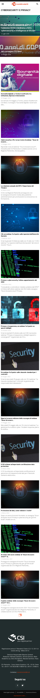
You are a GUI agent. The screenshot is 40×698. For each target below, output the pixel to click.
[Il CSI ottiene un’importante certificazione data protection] (20, 448)
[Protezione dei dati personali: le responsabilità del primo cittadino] (20, 631)
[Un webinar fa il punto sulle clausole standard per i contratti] (20, 356)
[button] (37, 4)
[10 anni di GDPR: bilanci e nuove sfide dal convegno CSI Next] (20, 53)
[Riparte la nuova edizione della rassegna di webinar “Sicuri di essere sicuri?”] (20, 402)
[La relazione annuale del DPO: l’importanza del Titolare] (20, 170)
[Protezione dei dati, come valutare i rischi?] (20, 494)
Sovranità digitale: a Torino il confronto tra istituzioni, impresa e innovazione (16, 95)
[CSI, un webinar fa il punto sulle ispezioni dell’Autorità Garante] (20, 218)
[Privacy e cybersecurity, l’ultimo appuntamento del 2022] (20, 264)
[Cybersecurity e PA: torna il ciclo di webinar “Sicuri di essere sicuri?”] (20, 124)
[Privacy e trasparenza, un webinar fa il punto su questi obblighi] (20, 310)
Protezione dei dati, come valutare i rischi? (16, 510)
